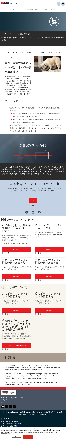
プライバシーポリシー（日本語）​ (13, 423)
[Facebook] (39, 212)
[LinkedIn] (33, 212)
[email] (33, 206)
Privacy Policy (7, 433)
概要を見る (49, 249)
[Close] (63, 429)
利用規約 (4, 419)
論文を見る (16, 249)
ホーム (6, 9)
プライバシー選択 (7, 426)
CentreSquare (13, 9)
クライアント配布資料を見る (16, 345)
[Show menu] (63, 4)
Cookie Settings (16, 437)
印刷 (33, 200)
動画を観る (16, 276)
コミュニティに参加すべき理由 (12, 397)
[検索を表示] (59, 4)
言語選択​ (4, 400)
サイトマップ (5, 402)
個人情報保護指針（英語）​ (10, 421)
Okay (28, 437)
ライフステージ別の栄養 (24, 9)
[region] (33, 433)
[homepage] (10, 4)
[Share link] (26, 212)
